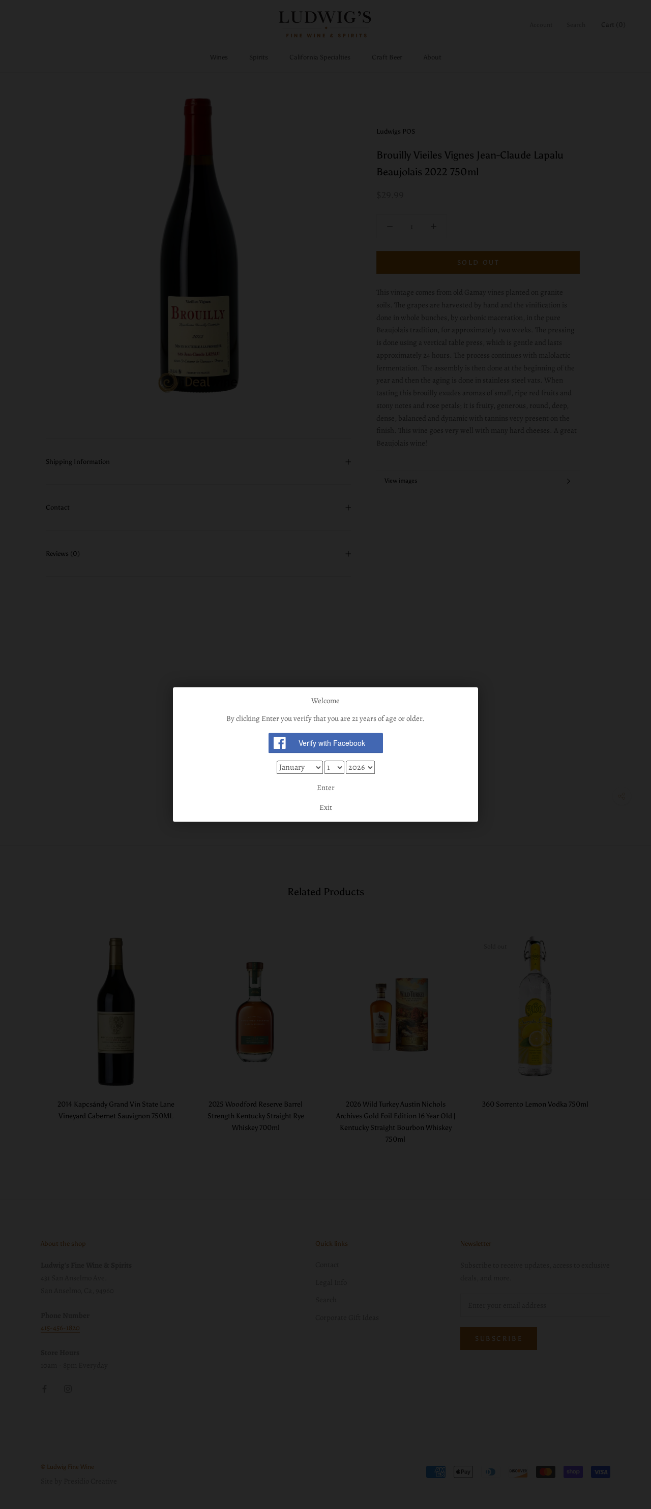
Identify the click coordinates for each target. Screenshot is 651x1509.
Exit (325, 808)
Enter (326, 787)
